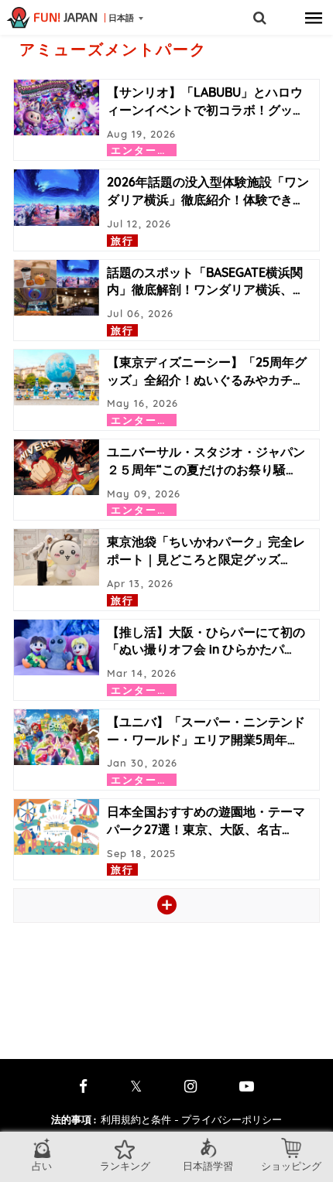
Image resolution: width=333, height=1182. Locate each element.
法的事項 (73, 1119)
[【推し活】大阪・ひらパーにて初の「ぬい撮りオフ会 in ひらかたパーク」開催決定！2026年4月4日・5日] (56, 647)
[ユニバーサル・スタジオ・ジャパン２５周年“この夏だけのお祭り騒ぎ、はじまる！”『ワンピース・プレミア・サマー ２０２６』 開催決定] (56, 467)
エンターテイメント (163, 150)
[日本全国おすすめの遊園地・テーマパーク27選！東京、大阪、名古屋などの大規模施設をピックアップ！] (56, 827)
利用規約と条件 (136, 1119)
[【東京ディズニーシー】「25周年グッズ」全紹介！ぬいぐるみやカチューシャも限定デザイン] (56, 377)
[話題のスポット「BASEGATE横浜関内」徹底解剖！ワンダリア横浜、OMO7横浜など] (56, 288)
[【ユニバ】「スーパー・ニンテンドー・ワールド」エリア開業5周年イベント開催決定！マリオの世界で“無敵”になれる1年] (56, 737)
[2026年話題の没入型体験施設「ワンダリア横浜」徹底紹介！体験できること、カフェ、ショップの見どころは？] (56, 197)
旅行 (122, 240)
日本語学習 (208, 1166)
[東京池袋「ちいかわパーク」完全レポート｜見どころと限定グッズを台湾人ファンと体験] (56, 557)
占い (42, 1166)
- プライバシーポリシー (228, 1119)
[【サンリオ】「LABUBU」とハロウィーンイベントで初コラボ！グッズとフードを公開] (56, 107)
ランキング (125, 1166)
